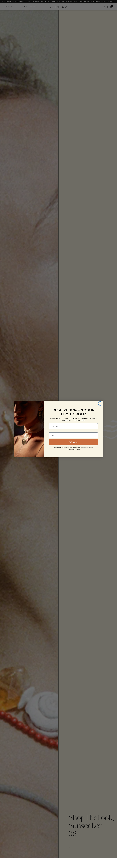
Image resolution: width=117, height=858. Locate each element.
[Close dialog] (100, 403)
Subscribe (73, 442)
